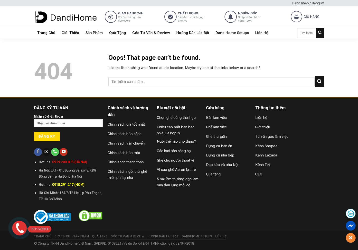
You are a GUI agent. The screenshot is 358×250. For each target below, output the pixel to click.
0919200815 (40, 229)
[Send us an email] (46, 152)
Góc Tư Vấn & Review (151, 33)
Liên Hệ (261, 33)
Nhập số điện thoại (48, 116)
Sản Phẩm (94, 33)
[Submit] (320, 33)
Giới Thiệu (70, 33)
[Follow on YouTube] (63, 152)
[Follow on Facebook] (38, 152)
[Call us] (55, 152)
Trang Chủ (46, 33)
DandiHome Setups (232, 33)
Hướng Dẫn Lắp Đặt (192, 33)
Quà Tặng (117, 33)
